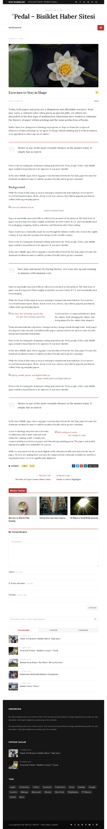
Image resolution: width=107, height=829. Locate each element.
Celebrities (24, 787)
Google (92, 787)
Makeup (24, 792)
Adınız (15, 572)
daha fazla (93, 466)
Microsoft (36, 792)
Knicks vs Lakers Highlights (69, 479)
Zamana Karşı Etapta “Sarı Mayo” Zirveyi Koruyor (41, 662)
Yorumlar (83, 630)
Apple (12, 787)
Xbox (22, 797)
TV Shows (86, 792)
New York (59, 792)
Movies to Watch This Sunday (19, 519)
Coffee (24, 466)
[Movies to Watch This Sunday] (23, 506)
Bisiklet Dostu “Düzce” (30, 686)
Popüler (53, 630)
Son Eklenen (23, 630)
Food (32, 466)
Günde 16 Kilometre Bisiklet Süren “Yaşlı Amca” (40, 639)
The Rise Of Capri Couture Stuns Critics (33, 479)
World (12, 797)
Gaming (81, 787)
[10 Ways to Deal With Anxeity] (84, 506)
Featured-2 (60, 787)
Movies (48, 792)
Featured (47, 787)
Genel (96, 101)
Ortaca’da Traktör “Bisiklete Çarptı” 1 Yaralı (43, 2)
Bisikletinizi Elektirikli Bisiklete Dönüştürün (39, 674)
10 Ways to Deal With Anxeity (84, 518)
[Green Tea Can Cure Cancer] (54, 506)
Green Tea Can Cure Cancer (53, 518)
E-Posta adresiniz (21, 583)
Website (18, 595)
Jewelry (13, 792)
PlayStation (73, 792)
